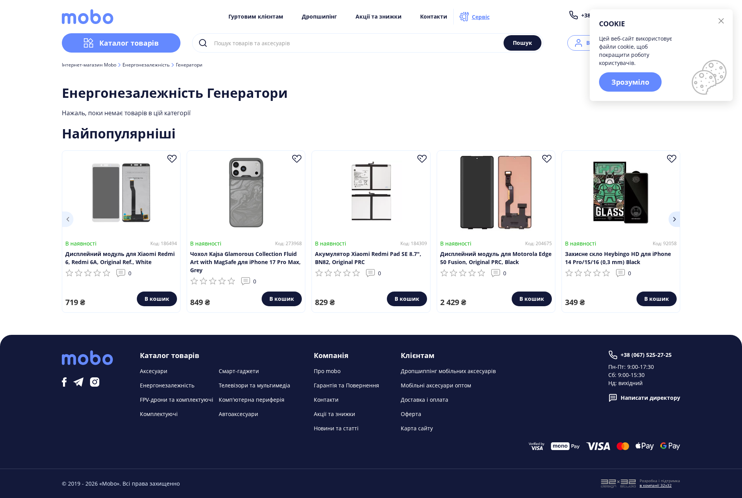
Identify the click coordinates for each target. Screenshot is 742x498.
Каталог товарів (129, 43)
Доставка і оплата (424, 399)
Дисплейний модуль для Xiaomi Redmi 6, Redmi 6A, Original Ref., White (120, 258)
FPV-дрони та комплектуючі (176, 399)
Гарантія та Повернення (346, 385)
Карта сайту (417, 428)
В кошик (157, 298)
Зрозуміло (630, 82)
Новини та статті (336, 428)
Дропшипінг (319, 16)
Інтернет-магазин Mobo (89, 65)
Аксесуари (153, 371)
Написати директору (650, 397)
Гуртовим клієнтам (255, 16)
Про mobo (327, 371)
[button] (67, 219)
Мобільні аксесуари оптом (436, 385)
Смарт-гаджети (239, 371)
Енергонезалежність (146, 65)
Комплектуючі (159, 414)
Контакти (433, 16)
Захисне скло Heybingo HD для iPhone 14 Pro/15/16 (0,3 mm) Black (618, 258)
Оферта (411, 414)
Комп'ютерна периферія (251, 399)
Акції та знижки (379, 16)
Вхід (592, 42)
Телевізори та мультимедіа (254, 385)
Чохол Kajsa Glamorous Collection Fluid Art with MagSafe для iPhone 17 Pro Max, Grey (245, 262)
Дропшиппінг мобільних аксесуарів (448, 371)
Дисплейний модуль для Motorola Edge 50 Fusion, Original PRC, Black (495, 258)
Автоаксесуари (238, 414)
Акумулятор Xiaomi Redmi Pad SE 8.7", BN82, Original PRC (368, 258)
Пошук (522, 42)
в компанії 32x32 (656, 485)
